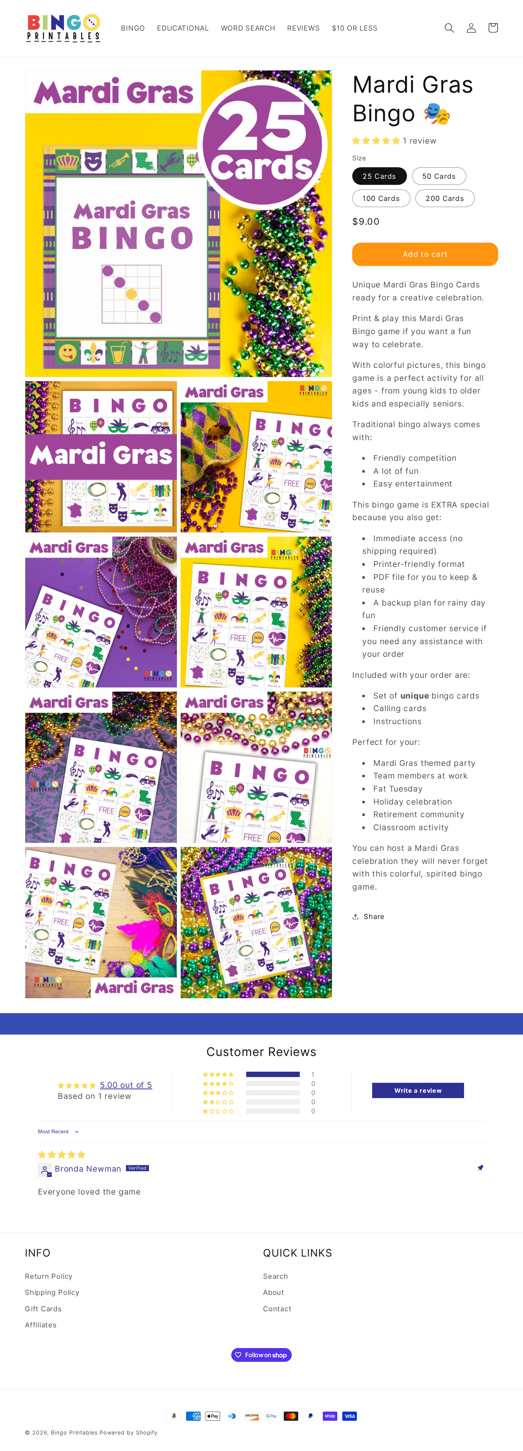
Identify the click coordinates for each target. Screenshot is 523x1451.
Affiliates (41, 1324)
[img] (62, 1154)
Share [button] (374, 916)
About (273, 1292)
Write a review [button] (418, 1090)
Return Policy (49, 1276)
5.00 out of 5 (126, 1085)
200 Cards (445, 198)
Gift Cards (43, 1308)
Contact (277, 1308)
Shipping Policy (52, 1292)
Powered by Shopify (129, 1432)
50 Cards (439, 176)
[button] (449, 28)
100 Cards (381, 198)
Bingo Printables (74, 1432)
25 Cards (379, 176)
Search (275, 1276)
